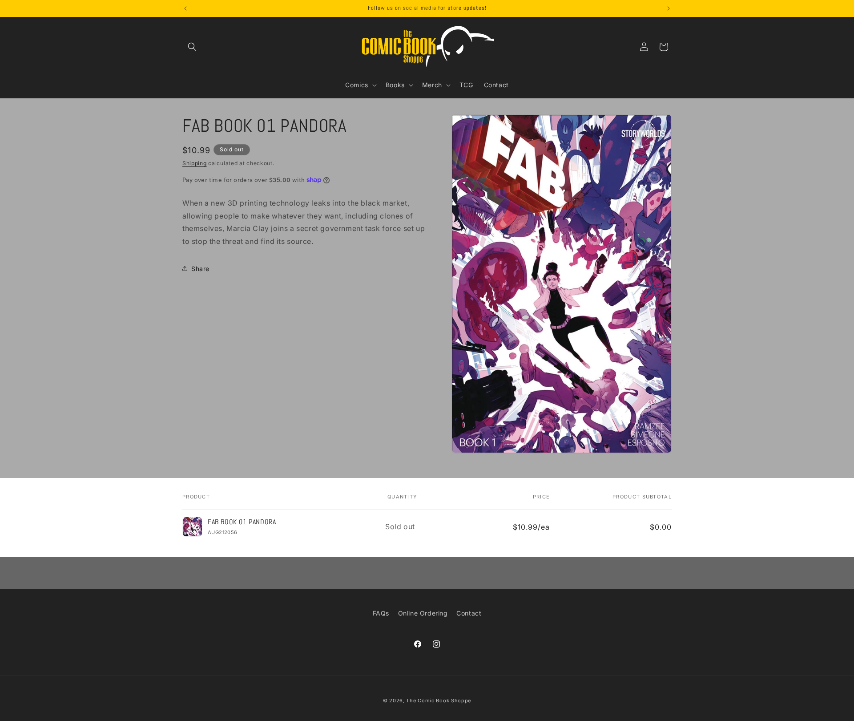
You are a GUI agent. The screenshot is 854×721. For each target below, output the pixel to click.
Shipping (194, 163)
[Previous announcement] (185, 8)
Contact (468, 613)
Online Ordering (423, 613)
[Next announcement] (668, 8)
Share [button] (200, 268)
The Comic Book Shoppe (438, 700)
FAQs (381, 613)
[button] (192, 47)
